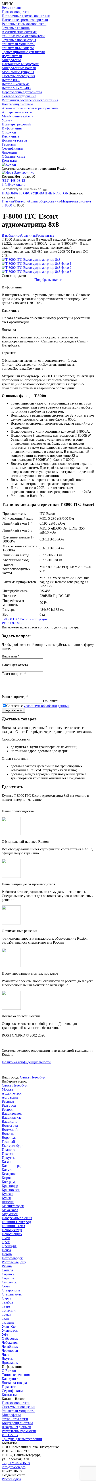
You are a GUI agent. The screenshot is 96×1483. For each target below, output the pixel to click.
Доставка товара (14, 140)
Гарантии (9, 144)
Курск (6, 1198)
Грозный (8, 1141)
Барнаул (8, 1101)
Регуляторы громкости (19, 1431)
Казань (7, 1162)
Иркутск (8, 1158)
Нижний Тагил (13, 1226)
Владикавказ (11, 1117)
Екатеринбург (12, 1145)
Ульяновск (10, 1330)
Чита (5, 1354)
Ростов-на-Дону (14, 1262)
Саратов (8, 1278)
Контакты (9, 160)
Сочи (6, 1286)
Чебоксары (10, 1342)
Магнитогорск (13, 1206)
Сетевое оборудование (19, 96)
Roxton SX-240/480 (16, 88)
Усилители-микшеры (18, 48)
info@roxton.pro (13, 184)
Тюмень (8, 1322)
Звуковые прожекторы (19, 40)
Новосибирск (12, 1234)
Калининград (12, 1166)
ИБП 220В (10, 1435)
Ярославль (10, 1362)
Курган (7, 1194)
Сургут (7, 1298)
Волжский (10, 1129)
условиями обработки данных (46, 706)
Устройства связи (15, 1419)
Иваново (8, 1149)
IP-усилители (12, 56)
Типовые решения (16, 1375)
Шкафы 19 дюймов (16, 1427)
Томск (6, 1314)
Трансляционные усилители (23, 52)
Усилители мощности (18, 44)
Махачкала (10, 1210)
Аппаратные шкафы (17, 112)
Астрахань (10, 1097)
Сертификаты (12, 148)
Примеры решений (16, 124)
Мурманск (10, 1214)
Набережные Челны (17, 1218)
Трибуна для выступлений (22, 1439)
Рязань (7, 1266)
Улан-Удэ (9, 1326)
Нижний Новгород (16, 1222)
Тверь (6, 1306)
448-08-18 (13, 180)
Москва (7, 1089)
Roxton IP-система (15, 84)
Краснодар (10, 1186)
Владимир (9, 1121)
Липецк (8, 1202)
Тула (5, 1318)
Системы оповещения (18, 76)
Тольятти (9, 1310)
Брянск (7, 1109)
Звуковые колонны (16, 28)
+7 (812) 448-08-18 (16, 1463)
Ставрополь (11, 1290)
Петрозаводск (12, 1258)
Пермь (7, 1254)
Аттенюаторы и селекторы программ (30, 108)
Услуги (7, 120)
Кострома (9, 1182)
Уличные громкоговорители (23, 36)
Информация (12, 128)
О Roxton (9, 132)
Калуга (7, 1170)
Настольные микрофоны (20, 64)
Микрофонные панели (19, 68)
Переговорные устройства (22, 92)
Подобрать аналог (48, 280)
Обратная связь (13, 156)
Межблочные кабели (17, 116)
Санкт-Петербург (33, 1077)
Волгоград (10, 1125)
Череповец (10, 1350)
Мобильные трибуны (18, 72)
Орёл (6, 1242)
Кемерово (9, 1174)
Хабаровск (10, 1338)
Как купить (10, 136)
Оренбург (9, 1246)
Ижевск (8, 1154)
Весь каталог (11, 8)
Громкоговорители (16, 12)
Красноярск (11, 1190)
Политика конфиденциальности (26, 1062)
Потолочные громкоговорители (26, 16)
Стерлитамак (12, 1294)
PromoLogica (11, 1479)
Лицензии (9, 152)
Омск (6, 1238)
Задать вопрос (13, 710)
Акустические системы (19, 32)
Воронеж (9, 1137)
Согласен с (37, 706)
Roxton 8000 (11, 80)
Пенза (6, 1250)
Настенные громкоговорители (25, 20)
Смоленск (9, 1282)
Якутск (7, 1358)
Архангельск (11, 1093)
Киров (7, 1178)
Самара (7, 1270)
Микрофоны (11, 60)
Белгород (9, 1105)
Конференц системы (17, 104)
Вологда (8, 1133)
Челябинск (10, 1346)
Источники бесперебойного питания (30, 100)
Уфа (5, 1334)
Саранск (8, 1274)
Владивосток (12, 1113)
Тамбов (7, 1302)
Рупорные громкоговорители (24, 24)
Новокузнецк (12, 1230)
